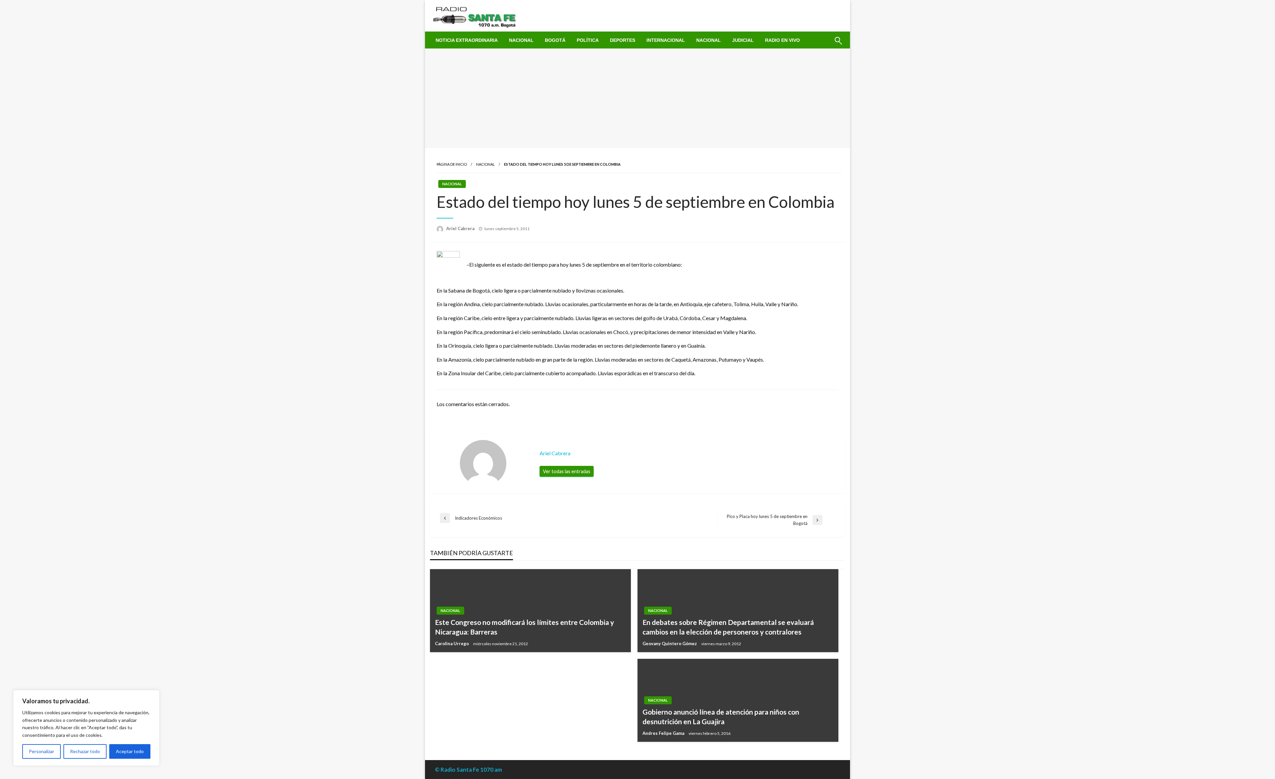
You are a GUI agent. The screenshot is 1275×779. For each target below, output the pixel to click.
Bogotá (555, 40)
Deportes (622, 40)
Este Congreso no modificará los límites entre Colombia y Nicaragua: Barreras (524, 627)
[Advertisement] (637, 98)
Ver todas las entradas (566, 471)
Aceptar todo (130, 751)
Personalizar (41, 751)
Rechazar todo (85, 751)
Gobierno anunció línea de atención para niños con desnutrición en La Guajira (720, 717)
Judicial (743, 40)
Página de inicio (452, 164)
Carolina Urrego (452, 643)
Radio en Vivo (782, 40)
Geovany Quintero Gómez (670, 643)
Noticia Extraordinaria (467, 40)
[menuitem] (466, 40)
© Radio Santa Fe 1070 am (468, 769)
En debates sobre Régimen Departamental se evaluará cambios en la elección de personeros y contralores (728, 627)
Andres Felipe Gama (663, 733)
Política (588, 40)
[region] (86, 728)
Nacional (521, 40)
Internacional (665, 40)
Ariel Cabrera (460, 228)
